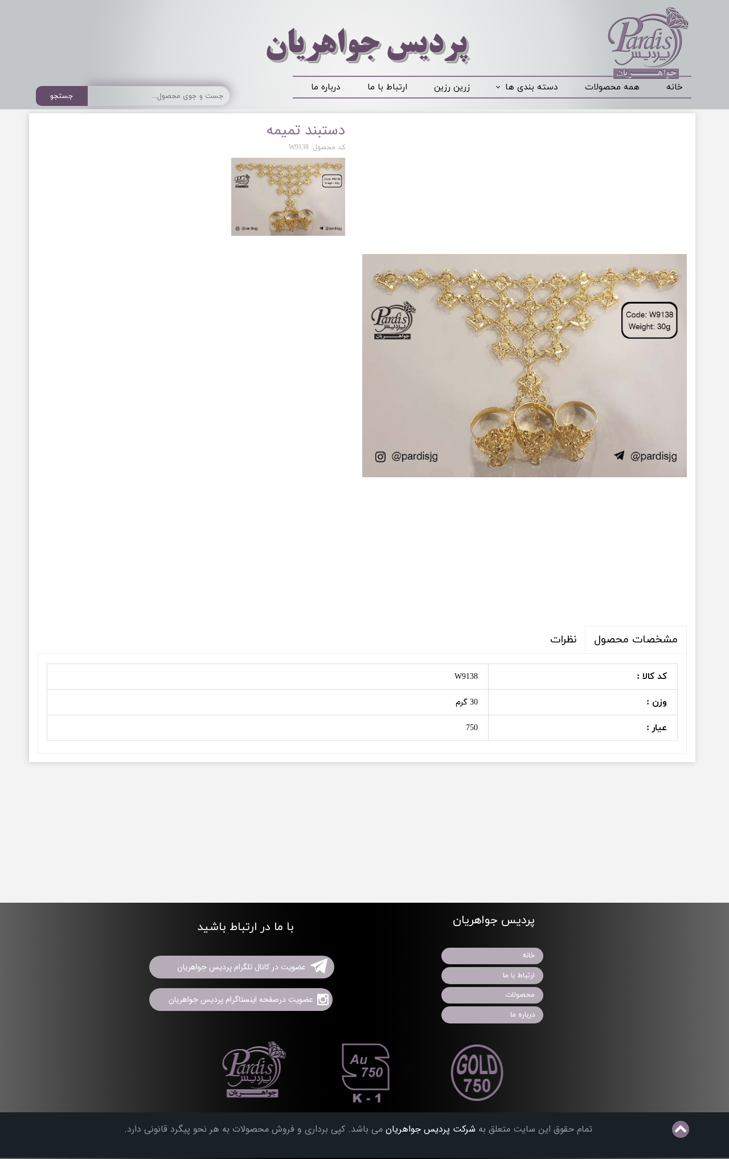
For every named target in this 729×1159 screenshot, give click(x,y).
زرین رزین (452, 87)
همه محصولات (612, 87)
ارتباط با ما (387, 87)
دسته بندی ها (531, 87)
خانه (674, 87)
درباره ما (325, 87)
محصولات (520, 995)
